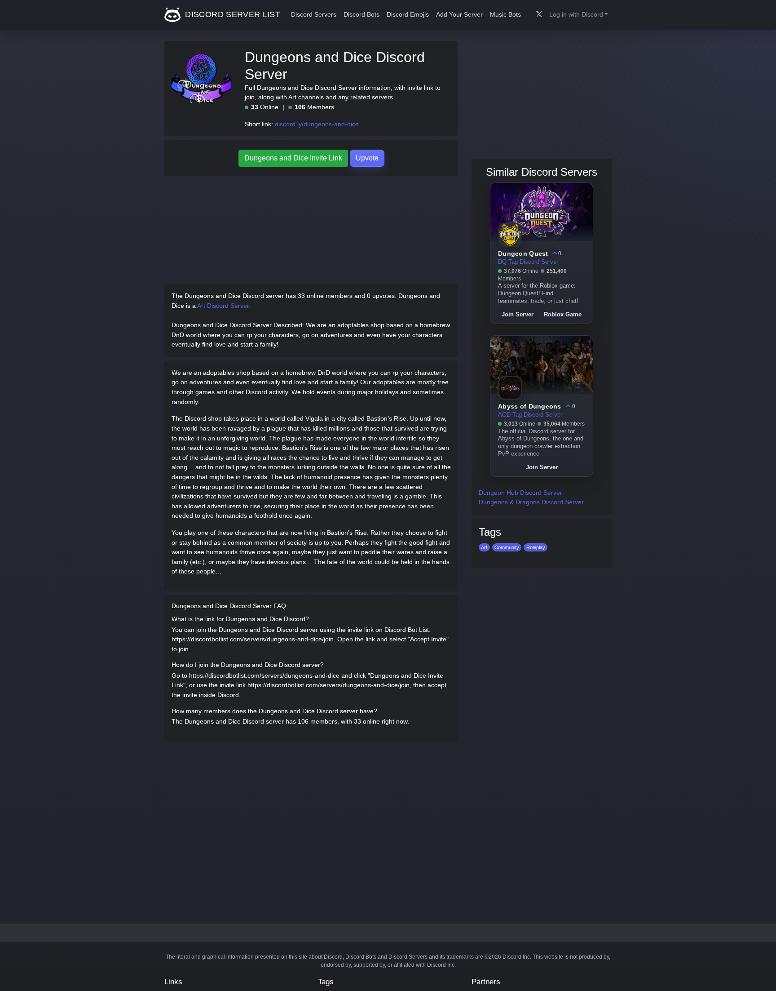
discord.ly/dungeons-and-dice (317, 124)
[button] (579, 15)
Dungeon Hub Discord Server (520, 492)
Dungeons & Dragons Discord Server (531, 502)
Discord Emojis (408, 14)
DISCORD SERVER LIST (231, 14)
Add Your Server (459, 14)
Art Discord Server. (224, 305)
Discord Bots (361, 14)
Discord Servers (313, 14)
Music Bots (505, 14)
